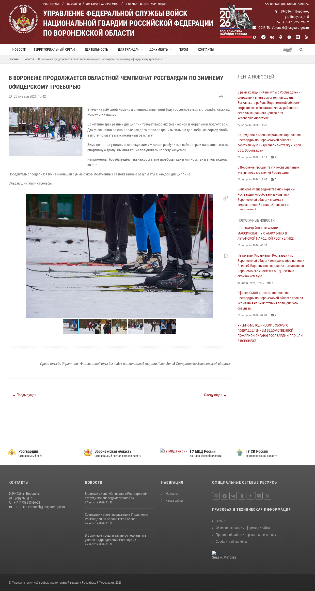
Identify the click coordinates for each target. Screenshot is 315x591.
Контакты (206, 49)
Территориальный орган (54, 49)
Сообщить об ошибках (232, 542)
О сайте (221, 521)
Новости (19, 49)
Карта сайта (174, 500)
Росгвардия (51, 4)
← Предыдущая (24, 395)
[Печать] (221, 96)
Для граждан (129, 49)
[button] (226, 198)
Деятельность (96, 49)
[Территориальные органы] (289, 49)
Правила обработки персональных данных (246, 535)
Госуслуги (73, 4)
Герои (183, 49)
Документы (159, 49)
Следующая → (215, 395)
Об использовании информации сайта (243, 528)
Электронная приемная (102, 4)
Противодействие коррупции (145, 4)
